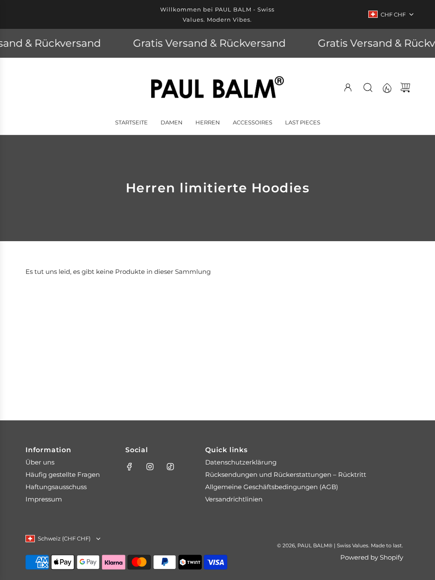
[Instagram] (150, 466)
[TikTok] (170, 466)
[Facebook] (129, 466)
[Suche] (368, 87)
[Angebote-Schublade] (386, 87)
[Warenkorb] (405, 87)
